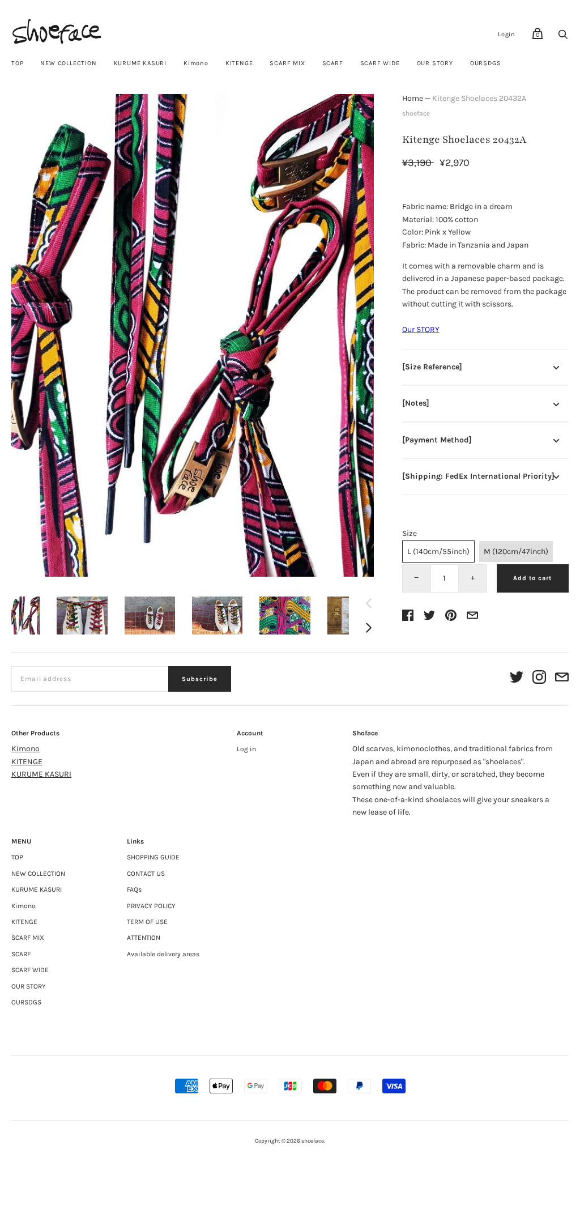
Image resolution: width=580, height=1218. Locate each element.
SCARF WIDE (380, 63)
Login (506, 34)
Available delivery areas (163, 954)
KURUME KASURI (140, 63)
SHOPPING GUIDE (153, 857)
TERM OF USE (147, 922)
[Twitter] (516, 679)
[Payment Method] (437, 440)
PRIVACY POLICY (151, 906)
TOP (17, 63)
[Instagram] (539, 679)
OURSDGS (485, 63)
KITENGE (239, 63)
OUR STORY (435, 63)
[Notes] (415, 403)
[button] (25, 615)
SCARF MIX (287, 63)
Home (412, 98)
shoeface (416, 113)
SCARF (332, 63)
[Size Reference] (432, 367)
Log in (246, 749)
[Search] (563, 37)
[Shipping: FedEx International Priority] (478, 476)
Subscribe (200, 679)
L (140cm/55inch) (438, 551)
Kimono (196, 63)
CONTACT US (146, 874)
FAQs (134, 889)
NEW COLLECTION (68, 63)
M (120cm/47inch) (516, 551)
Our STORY (421, 329)
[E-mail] (562, 679)
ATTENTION (143, 938)
